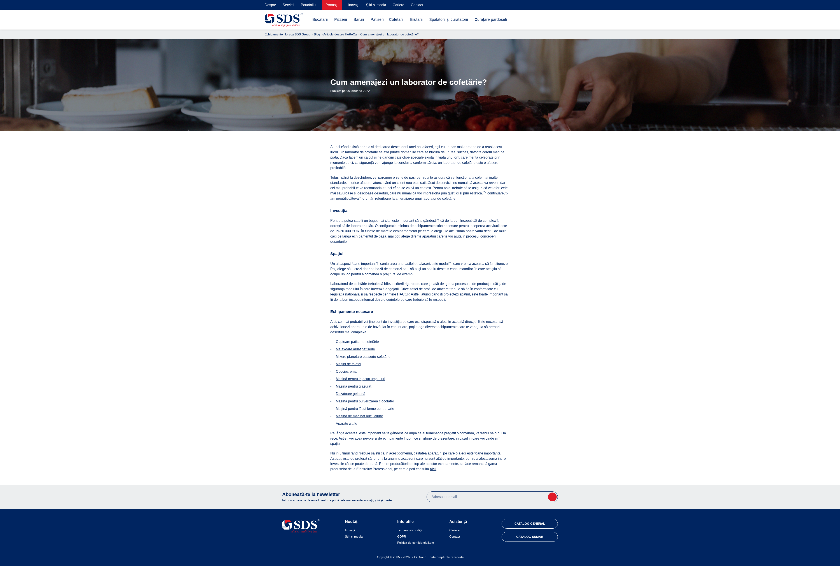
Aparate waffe (346, 423)
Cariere (398, 5)
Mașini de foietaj (348, 364)
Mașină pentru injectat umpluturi (360, 379)
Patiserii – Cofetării (387, 19)
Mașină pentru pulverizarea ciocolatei (365, 401)
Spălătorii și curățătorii (448, 19)
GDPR (401, 536)
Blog (317, 34)
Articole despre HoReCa (340, 34)
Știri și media (376, 5)
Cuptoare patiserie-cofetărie (357, 342)
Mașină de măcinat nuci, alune (359, 416)
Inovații (353, 5)
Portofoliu (308, 5)
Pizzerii (340, 19)
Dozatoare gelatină (350, 394)
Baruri (359, 19)
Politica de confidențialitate (415, 542)
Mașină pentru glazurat (353, 386)
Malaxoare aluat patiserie (355, 349)
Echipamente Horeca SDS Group (287, 34)
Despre (270, 5)
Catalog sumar (529, 536)
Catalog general (529, 523)
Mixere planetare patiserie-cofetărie (363, 356)
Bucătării (320, 19)
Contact (417, 5)
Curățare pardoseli (490, 19)
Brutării (416, 19)
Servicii (288, 5)
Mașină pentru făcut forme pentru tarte (365, 409)
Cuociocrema (346, 371)
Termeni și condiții (409, 530)
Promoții (332, 5)
